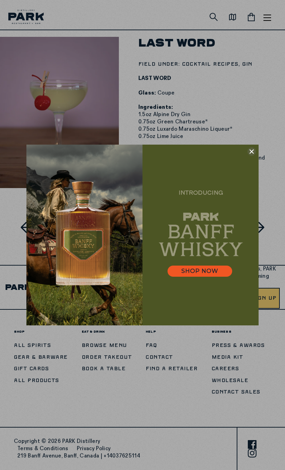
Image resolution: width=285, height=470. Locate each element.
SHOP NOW (199, 271)
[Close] (251, 151)
